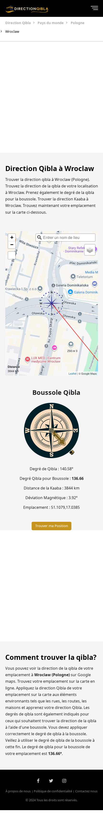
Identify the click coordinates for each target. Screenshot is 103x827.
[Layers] (90, 250)
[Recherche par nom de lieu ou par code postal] (39, 237)
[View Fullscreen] (11, 255)
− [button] (11, 245)
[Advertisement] (51, 97)
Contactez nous (86, 791)
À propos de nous (18, 791)
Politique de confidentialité (53, 791)
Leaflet (72, 373)
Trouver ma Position (51, 525)
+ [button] (11, 237)
